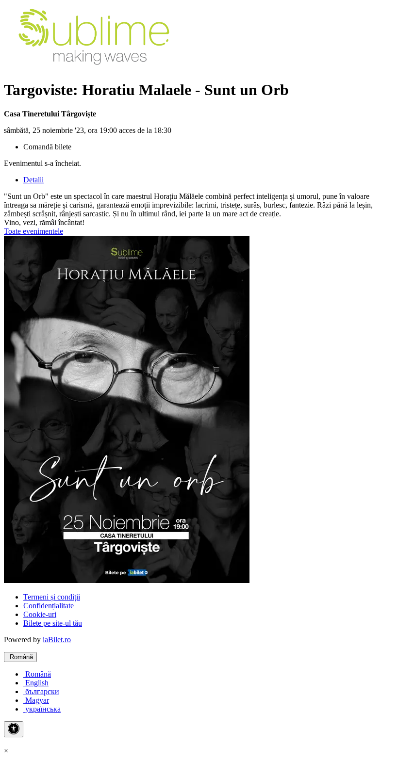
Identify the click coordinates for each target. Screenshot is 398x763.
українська (42, 709)
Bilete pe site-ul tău (52, 623)
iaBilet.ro (57, 639)
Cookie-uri (39, 614)
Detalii (33, 180)
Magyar (36, 700)
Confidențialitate (48, 605)
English (36, 683)
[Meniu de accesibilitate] (13, 729)
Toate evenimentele (33, 231)
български (41, 691)
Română (20, 657)
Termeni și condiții (51, 597)
